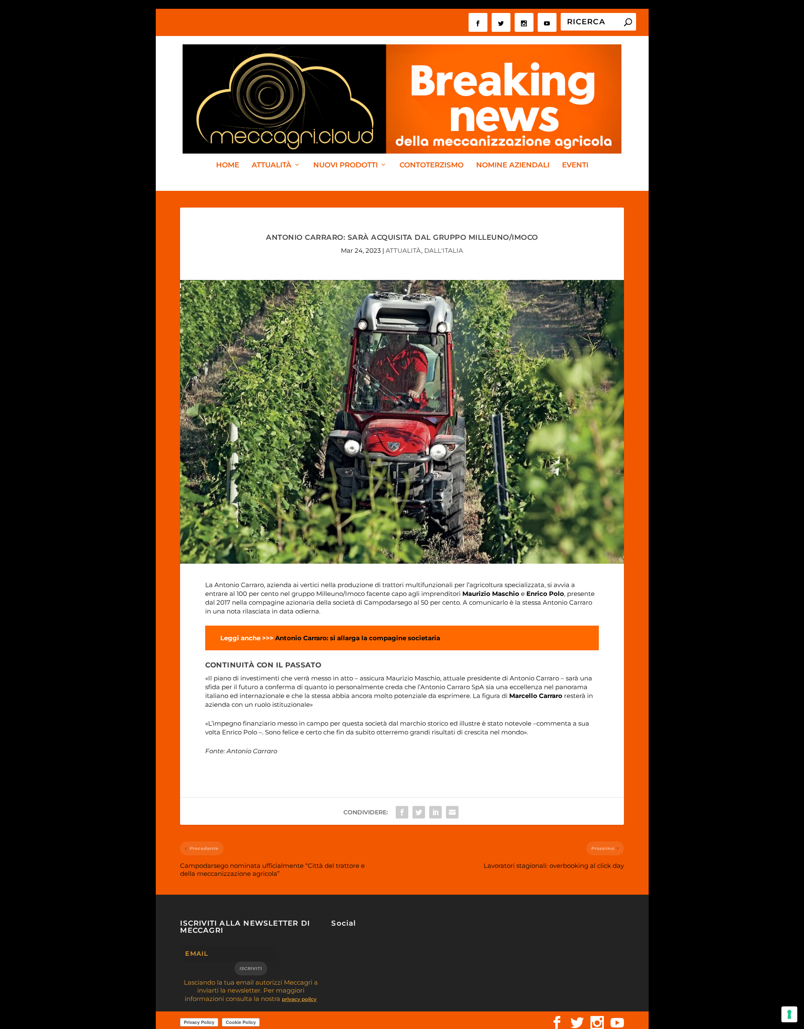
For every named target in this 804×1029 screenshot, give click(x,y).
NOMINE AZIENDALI (512, 165)
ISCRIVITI (251, 968)
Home (227, 165)
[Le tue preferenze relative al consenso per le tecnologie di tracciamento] (789, 1014)
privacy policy (299, 999)
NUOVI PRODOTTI (345, 165)
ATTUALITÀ (271, 165)
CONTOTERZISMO (431, 165)
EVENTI (575, 165)
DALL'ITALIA (443, 250)
